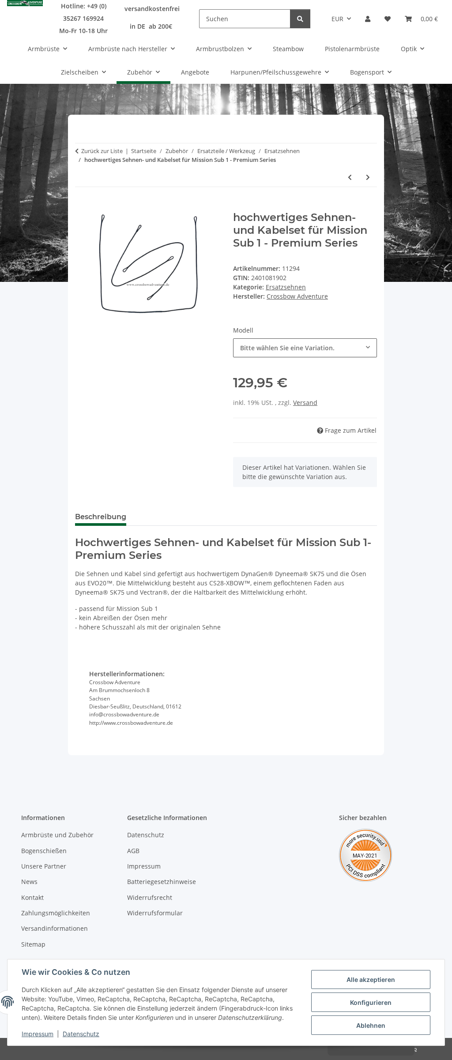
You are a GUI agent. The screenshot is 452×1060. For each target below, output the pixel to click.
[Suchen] (300, 18)
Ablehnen (370, 1025)
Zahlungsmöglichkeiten (55, 913)
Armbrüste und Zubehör (57, 835)
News (29, 881)
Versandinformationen (54, 928)
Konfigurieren (371, 1002)
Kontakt (32, 897)
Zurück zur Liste (102, 151)
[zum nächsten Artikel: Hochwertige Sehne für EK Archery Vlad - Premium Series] (368, 177)
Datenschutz (81, 1034)
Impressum (37, 1034)
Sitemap (33, 944)
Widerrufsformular (155, 913)
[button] (367, 19)
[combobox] (305, 347)
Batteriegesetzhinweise (161, 881)
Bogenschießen (44, 851)
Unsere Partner (43, 866)
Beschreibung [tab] (100, 517)
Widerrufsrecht (149, 897)
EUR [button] (337, 19)
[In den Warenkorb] (82, 206)
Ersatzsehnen (286, 287)
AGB (133, 851)
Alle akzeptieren (371, 979)
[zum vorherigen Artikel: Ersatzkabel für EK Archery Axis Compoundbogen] (350, 177)
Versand (305, 402)
